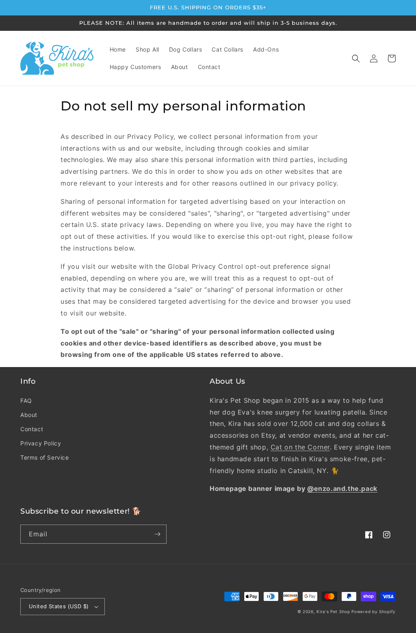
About (28, 414)
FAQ (26, 400)
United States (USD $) (59, 606)
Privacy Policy (40, 443)
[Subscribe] (157, 534)
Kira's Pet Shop (333, 611)
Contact (31, 429)
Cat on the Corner (300, 447)
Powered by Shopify (373, 611)
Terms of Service (44, 457)
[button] (356, 58)
